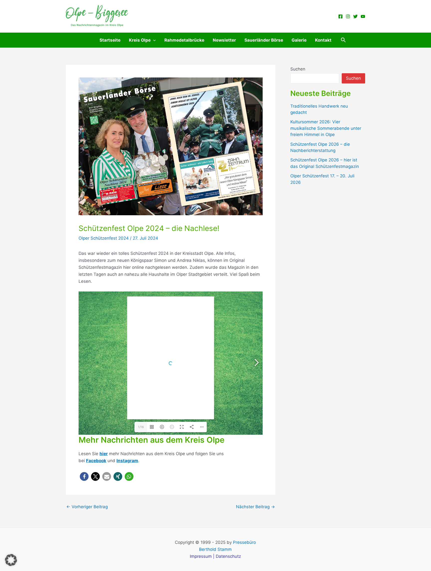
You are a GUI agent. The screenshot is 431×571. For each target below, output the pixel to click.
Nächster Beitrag (255, 507)
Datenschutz (228, 556)
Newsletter (224, 40)
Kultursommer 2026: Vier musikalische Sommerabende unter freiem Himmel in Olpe (325, 128)
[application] (153, 40)
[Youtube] (363, 16)
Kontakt (323, 40)
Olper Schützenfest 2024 (104, 238)
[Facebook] (340, 16)
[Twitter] (355, 16)
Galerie (299, 40)
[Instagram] (348, 16)
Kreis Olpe (140, 40)
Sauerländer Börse (263, 40)
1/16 (141, 427)
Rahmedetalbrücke (184, 40)
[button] (343, 40)
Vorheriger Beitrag (87, 507)
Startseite (110, 40)
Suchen (297, 69)
